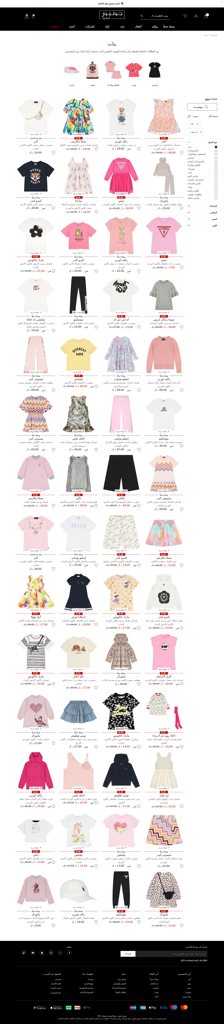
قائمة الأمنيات (56, 983)
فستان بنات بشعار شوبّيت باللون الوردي (164, 680)
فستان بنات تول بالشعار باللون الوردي (121, 204)
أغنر (189, 979)
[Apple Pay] (152, 1007)
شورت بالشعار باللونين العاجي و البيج (121, 561)
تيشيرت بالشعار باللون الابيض (121, 323)
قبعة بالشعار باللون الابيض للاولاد (78, 918)
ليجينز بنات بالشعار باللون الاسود (78, 323)
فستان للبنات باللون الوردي (36, 739)
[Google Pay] (87, 1007)
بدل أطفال (154, 983)
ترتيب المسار (56, 988)
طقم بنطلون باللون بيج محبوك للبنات (164, 204)
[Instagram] (51, 952)
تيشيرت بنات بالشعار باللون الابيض (35, 858)
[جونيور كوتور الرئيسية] (112, 14)
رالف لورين (186, 996)
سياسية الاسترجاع (119, 988)
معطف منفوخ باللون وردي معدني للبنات (121, 680)
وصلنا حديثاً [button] (169, 26)
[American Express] (143, 1007)
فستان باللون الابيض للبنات (36, 680)
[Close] (222, 1)
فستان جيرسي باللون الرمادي (164, 323)
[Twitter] (60, 952)
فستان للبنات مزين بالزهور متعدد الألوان (78, 145)
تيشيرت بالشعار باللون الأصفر (78, 382)
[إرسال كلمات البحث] (141, 16)
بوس (189, 983)
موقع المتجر (88, 983)
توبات (156, 992)
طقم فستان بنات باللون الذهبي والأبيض (78, 501)
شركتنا (90, 979)
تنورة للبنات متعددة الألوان (164, 561)
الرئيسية (213, 35)
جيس (189, 988)
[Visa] (163, 1007)
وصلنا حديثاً (154, 979)
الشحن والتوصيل (119, 983)
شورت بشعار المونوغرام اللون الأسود (121, 501)
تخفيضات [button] (54, 26)
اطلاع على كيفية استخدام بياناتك (194, 960)
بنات (206, 35)
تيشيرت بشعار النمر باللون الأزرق (36, 204)
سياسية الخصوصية (86, 988)
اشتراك (128, 953)
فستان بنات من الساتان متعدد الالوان (35, 620)
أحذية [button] (72, 26)
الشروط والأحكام (86, 992)
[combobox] (155, 16)
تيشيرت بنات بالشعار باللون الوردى (164, 263)
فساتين (155, 988)
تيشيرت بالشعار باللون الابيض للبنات (78, 561)
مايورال (188, 992)
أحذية (156, 996)
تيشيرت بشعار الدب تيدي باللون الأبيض (163, 442)
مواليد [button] (155, 26)
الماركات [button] (89, 26)
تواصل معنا (121, 979)
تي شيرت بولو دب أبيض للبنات (121, 145)
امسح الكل (213, 116)
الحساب (58, 979)
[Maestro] (174, 1007)
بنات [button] (122, 26)
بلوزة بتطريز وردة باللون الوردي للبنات (78, 798)
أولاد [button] (107, 26)
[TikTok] (23, 952)
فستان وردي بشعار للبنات (36, 501)
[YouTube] (32, 952)
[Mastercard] (184, 1007)
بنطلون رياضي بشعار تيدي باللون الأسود (121, 918)
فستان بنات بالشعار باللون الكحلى (78, 620)
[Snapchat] (42, 952)
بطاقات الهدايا (120, 992)
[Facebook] (69, 952)
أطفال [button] (138, 26)
